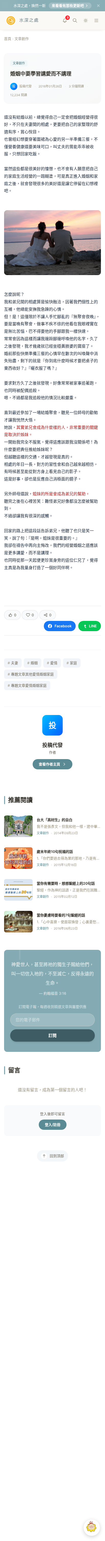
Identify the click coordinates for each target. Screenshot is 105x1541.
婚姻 (32, 663)
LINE (93, 626)
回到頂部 (57, 1156)
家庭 (72, 663)
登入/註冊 (52, 1124)
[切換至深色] (86, 20)
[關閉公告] (98, 5)
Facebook (63, 626)
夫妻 (13, 663)
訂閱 (52, 1035)
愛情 (52, 663)
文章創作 (22, 38)
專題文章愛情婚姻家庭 (27, 685)
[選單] (96, 20)
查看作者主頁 (49, 764)
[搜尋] (75, 20)
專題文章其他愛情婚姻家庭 (31, 674)
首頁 (7, 38)
